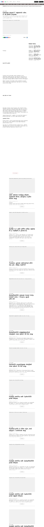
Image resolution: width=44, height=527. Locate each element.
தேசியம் (8, 4)
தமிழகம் (5, 4)
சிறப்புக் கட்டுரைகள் (32, 4)
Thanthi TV (14, 1)
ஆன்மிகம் (25, 4)
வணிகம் (28, 4)
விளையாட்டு (17, 4)
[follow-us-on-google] (27, 37)
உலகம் (11, 4)
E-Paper (8, 1)
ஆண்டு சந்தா (38, 4)
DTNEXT (11, 1)
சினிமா (14, 4)
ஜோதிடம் (21, 4)
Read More (22, 206)
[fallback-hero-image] (31, 46)
